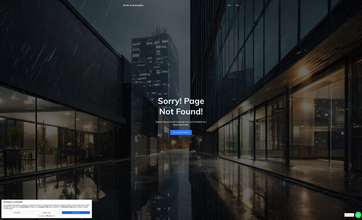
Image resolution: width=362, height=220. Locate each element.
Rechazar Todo (46, 212)
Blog (237, 5)
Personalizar (17, 212)
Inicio (229, 5)
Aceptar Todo (76, 212)
